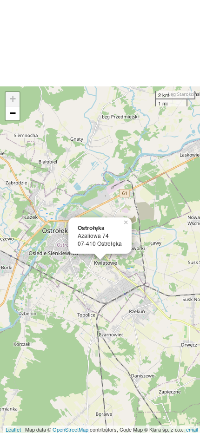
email (192, 429)
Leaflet (13, 429)
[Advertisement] (100, 43)
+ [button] (13, 99)
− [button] (13, 113)
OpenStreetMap (70, 429)
